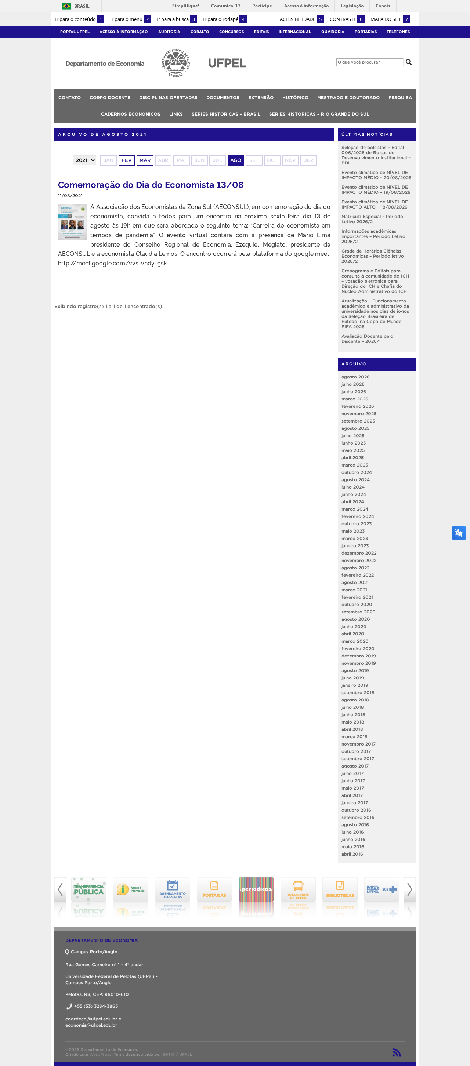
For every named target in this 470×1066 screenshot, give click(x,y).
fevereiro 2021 (357, 597)
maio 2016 (352, 846)
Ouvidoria (332, 32)
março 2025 (354, 465)
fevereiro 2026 (357, 406)
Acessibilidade (301, 19)
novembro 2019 (358, 663)
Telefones (398, 32)
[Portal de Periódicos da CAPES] (214, 897)
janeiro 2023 (355, 545)
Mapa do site (389, 19)
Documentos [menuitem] (222, 97)
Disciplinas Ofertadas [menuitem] (168, 97)
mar (145, 160)
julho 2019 (352, 677)
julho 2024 (353, 487)
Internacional (295, 32)
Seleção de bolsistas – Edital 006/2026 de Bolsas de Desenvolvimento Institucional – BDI (376, 155)
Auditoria (169, 32)
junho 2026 (353, 391)
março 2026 (354, 398)
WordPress (100, 1054)
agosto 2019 (355, 670)
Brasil (82, 6)
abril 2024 (352, 501)
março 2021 (354, 589)
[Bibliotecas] (298, 897)
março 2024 (354, 509)
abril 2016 (352, 854)
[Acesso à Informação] (88, 897)
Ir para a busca (176, 19)
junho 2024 (353, 494)
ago (235, 160)
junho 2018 (353, 714)
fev (127, 160)
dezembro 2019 (358, 655)
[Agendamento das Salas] (130, 897)
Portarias (366, 32)
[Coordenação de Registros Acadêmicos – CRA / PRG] (382, 897)
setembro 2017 (357, 758)
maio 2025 (353, 450)
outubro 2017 (356, 751)
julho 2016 (352, 832)
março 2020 (355, 641)
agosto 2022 (355, 567)
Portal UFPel (75, 32)
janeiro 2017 (354, 802)
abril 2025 (352, 457)
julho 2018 (352, 707)
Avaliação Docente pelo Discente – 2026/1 (367, 339)
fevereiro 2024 (357, 516)
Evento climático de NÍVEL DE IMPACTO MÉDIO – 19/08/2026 (376, 190)
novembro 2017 (358, 744)
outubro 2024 (356, 472)
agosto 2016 (355, 824)
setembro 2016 (358, 817)
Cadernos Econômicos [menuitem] (130, 114)
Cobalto (200, 32)
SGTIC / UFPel (176, 1054)
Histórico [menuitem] (295, 97)
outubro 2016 (356, 810)
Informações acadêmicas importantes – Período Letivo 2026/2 (373, 236)
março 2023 (354, 538)
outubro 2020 (356, 604)
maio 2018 (352, 721)
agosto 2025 (355, 428)
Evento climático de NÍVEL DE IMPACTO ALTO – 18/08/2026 (374, 204)
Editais (261, 32)
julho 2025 (352, 435)
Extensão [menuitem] (261, 97)
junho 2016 (353, 839)
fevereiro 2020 (358, 648)
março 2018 (354, 736)
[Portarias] (172, 897)
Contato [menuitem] (69, 97)
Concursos (231, 32)
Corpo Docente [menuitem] (110, 97)
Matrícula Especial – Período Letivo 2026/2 (372, 219)
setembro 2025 (358, 420)
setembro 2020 (358, 611)
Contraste (346, 19)
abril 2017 (352, 795)
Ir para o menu (129, 19)
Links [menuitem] (176, 114)
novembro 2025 (358, 413)
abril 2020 (352, 633)
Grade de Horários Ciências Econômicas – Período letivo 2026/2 (372, 256)
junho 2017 (353, 780)
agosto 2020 (355, 619)
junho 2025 (353, 442)
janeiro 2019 (354, 685)
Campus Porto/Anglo (94, 951)
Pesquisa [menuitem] (400, 97)
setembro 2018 (358, 692)
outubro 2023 (356, 523)
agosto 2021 (355, 582)
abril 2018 (352, 729)
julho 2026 (353, 384)
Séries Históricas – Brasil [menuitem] (226, 114)
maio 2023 (353, 531)
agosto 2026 (355, 376)
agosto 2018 (355, 699)
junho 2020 (353, 626)
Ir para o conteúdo (78, 19)
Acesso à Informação (124, 32)
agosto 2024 (355, 479)
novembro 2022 (358, 560)
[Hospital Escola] (340, 897)
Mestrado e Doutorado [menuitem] (348, 97)
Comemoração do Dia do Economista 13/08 (150, 184)
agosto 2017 (355, 766)
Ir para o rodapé (224, 19)
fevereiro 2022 (357, 575)
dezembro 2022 (358, 553)
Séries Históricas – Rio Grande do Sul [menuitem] (319, 114)
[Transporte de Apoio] (256, 897)
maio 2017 (352, 788)
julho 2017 (352, 773)
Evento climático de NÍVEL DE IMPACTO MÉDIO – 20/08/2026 (376, 175)
